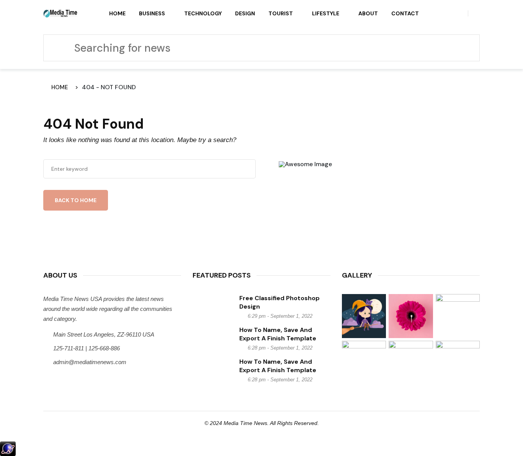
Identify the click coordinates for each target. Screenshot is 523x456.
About (368, 13)
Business (152, 13)
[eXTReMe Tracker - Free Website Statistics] (8, 448)
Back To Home (75, 200)
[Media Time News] (60, 13)
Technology (203, 13)
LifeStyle (325, 13)
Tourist (280, 13)
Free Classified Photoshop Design (279, 302)
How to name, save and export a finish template (277, 334)
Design (245, 13)
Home (117, 13)
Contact (405, 13)
